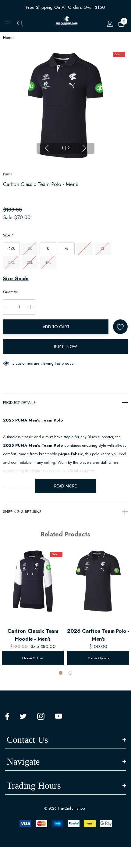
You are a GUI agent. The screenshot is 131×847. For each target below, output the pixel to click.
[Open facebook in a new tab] (7, 716)
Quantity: (10, 292)
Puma (7, 174)
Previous (46, 148)
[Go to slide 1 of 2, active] (60, 673)
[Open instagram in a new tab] (40, 716)
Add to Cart (56, 327)
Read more (65, 486)
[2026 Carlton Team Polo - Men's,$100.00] (98, 581)
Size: (8, 235)
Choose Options (33, 658)
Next (84, 148)
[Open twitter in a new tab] (23, 716)
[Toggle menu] (7, 23)
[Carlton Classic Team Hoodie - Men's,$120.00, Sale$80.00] (33, 581)
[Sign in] (109, 23)
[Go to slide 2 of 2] (70, 673)
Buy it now (65, 346)
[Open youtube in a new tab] (58, 716)
